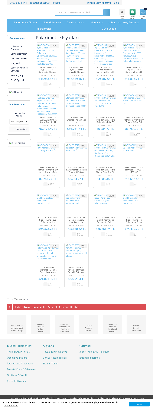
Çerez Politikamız (16, 381)
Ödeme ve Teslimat (17, 357)
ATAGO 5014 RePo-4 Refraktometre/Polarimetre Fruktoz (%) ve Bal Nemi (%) (134, 119)
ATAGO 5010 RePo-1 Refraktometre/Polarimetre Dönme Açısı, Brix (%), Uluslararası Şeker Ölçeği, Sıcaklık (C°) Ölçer (105, 169)
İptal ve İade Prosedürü (20, 363)
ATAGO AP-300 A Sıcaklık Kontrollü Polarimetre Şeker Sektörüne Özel (134, 220)
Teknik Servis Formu (18, 352)
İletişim (56, 2)
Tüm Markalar (21, 129)
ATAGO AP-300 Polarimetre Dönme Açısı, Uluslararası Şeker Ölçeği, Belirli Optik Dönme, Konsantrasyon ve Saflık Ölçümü (48, 269)
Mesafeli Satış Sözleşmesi (21, 369)
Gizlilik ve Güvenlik (17, 375)
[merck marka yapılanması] (17, 142)
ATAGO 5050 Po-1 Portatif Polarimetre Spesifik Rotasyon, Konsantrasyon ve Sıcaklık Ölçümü (76, 269)
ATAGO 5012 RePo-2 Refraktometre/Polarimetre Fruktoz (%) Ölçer (76, 169)
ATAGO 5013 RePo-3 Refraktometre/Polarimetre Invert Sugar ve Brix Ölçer (48, 169)
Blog (116, 2)
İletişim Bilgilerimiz (89, 357)
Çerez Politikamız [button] (11, 405)
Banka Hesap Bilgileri (55, 357)
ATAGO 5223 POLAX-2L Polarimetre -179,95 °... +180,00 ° (134, 169)
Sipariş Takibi (50, 363)
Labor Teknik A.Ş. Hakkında (94, 352)
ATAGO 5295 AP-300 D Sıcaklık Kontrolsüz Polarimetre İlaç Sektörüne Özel (48, 220)
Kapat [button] (139, 404)
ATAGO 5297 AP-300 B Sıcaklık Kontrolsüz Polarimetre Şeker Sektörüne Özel (105, 220)
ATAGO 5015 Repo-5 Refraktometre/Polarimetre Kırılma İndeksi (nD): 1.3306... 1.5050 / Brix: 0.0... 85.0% (105, 119)
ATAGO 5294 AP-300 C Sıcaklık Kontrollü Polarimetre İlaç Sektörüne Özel (76, 220)
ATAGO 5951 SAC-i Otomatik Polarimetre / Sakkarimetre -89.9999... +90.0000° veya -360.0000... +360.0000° (76, 119)
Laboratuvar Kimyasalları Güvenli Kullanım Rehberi (47, 307)
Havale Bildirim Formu (55, 352)
